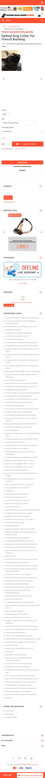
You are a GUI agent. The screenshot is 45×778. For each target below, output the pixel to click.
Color (4, 110)
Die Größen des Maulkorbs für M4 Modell (19, 427)
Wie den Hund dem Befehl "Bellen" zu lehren (20, 464)
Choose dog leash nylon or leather (17, 614)
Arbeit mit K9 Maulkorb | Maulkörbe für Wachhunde (22, 318)
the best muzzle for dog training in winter (19, 663)
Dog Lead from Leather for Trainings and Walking (21, 626)
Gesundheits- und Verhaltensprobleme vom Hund (22, 399)
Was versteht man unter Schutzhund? (17, 488)
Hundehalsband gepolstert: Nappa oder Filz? (20, 602)
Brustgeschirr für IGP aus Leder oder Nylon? (19, 581)
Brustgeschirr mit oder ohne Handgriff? (18, 574)
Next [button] (41, 79)
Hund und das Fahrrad (13, 507)
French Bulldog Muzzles (14, 26)
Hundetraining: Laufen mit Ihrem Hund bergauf (21, 547)
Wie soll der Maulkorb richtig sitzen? (17, 470)
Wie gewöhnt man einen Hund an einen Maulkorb (22, 383)
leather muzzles (11, 556)
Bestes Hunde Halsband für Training (17, 617)
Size (3, 119)
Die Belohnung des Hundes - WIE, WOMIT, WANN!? (22, 439)
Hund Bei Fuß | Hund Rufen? (15, 339)
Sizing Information (11, 717)
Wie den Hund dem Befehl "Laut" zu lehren (19, 467)
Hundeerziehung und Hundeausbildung (18, 396)
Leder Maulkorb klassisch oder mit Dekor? (19, 596)
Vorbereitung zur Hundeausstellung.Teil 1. (19, 513)
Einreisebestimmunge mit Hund (16, 380)
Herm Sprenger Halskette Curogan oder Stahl (20, 675)
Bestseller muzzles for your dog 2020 (18, 516)
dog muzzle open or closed (14, 611)
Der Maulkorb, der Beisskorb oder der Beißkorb (21, 415)
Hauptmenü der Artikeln (13, 330)
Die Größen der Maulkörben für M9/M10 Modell (21, 424)
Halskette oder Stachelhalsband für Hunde (19, 648)
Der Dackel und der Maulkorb (15, 522)
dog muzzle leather (12, 645)
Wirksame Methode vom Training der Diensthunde (22, 559)
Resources (9, 698)
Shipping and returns (22, 166)
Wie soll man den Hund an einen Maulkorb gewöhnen (23, 393)
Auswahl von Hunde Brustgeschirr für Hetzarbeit (21, 694)
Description (22, 162)
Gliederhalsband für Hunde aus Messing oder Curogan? (23, 639)
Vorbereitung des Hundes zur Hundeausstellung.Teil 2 (23, 510)
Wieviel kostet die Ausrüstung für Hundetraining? (21, 577)
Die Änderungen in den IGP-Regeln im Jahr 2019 (21, 326)
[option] (22, 60)
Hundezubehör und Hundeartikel (16, 390)
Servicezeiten (22, 283)
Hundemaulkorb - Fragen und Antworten (19, 412)
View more (9, 305)
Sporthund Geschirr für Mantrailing (17, 448)
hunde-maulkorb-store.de (28, 764)
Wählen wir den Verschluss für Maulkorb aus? (20, 587)
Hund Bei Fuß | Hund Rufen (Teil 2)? (17, 336)
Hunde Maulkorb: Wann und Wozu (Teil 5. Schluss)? (22, 346)
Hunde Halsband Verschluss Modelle (17, 538)
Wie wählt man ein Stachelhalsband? (17, 584)
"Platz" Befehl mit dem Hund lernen (17, 494)
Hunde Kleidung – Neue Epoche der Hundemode (21, 342)
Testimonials (10, 711)
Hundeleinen (10, 491)
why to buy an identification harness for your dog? (21, 565)
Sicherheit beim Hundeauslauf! (15, 632)
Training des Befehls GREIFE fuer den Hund (19, 541)
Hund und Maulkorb (12, 430)
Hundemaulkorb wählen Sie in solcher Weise (20, 519)
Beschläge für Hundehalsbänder (16, 655)
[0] (39, 16)
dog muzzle (9, 651)
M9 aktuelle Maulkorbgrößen (15, 405)
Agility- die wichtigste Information (16, 497)
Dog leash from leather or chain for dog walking (21, 682)
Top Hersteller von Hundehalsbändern (18, 667)
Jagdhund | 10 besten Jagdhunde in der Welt (20, 529)
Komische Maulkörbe (12, 526)
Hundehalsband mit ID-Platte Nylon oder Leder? (21, 688)
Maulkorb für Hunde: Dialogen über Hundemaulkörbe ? (23, 371)
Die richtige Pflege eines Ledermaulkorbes (19, 402)
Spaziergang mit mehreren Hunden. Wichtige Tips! (22, 544)
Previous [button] (4, 79)
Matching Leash (8, 127)
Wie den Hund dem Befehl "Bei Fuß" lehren (19, 460)
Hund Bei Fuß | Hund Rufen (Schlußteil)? (18, 333)
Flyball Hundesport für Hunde (15, 442)
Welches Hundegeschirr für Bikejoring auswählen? (22, 457)
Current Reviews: (7, 149)
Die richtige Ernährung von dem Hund (18, 500)
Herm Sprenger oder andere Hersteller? (18, 691)
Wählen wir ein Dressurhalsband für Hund (19, 636)
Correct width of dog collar (14, 599)
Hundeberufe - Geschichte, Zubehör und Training (21, 386)
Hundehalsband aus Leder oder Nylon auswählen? (22, 445)
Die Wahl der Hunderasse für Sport (17, 503)
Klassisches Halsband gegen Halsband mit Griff (21, 642)
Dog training (10, 714)
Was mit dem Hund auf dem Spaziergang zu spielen (22, 679)
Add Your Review (20, 149)
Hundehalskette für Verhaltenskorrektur (19, 685)
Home (4, 26)
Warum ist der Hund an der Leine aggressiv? (20, 484)
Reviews (22, 170)
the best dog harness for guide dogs (17, 562)
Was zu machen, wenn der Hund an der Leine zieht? (22, 409)
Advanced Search (9, 202)
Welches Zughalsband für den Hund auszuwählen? (22, 629)
